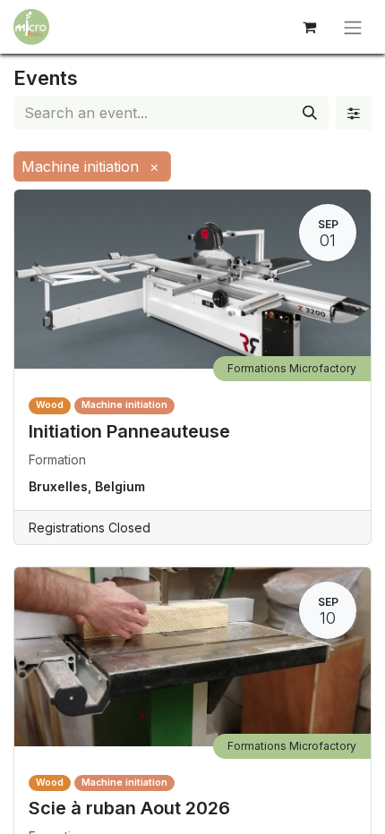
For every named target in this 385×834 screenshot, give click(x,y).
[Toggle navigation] (353, 27)
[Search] (310, 113)
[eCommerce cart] (309, 27)
